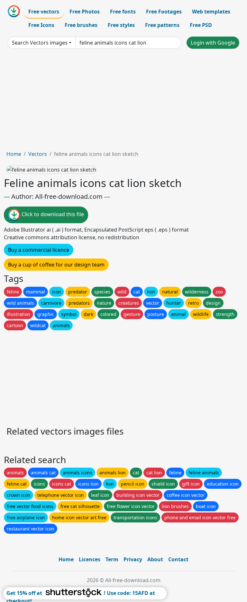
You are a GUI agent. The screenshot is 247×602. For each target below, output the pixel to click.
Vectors (37, 153)
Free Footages (164, 11)
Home (13, 153)
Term (111, 559)
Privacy (133, 559)
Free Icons (41, 25)
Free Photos (84, 11)
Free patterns (162, 25)
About (155, 559)
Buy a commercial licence (38, 249)
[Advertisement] (123, 102)
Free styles (121, 25)
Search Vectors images (40, 42)
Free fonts (123, 11)
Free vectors (43, 11)
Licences (89, 559)
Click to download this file (52, 214)
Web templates (211, 11)
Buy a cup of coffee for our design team (56, 264)
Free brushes (81, 25)
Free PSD (201, 25)
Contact (178, 559)
